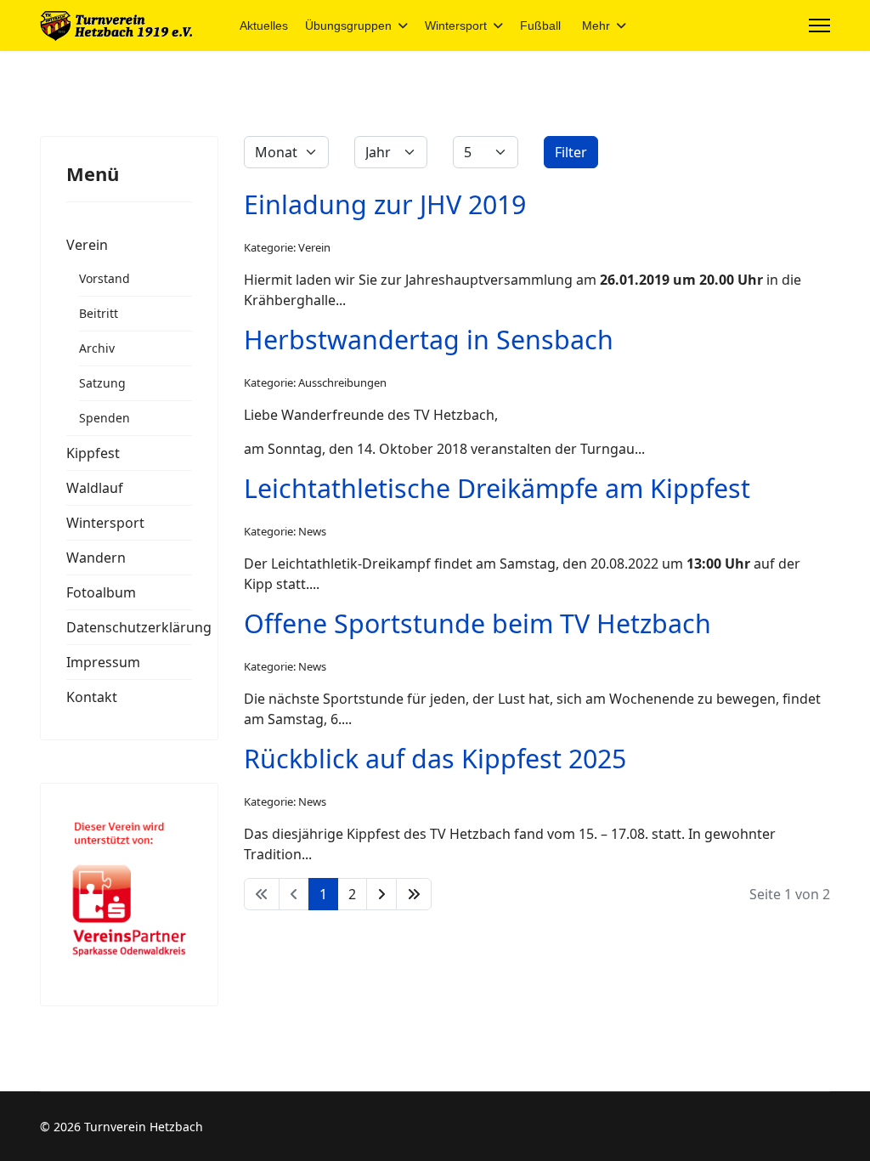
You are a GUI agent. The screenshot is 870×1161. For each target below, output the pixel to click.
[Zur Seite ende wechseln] (414, 894)
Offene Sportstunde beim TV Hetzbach (477, 623)
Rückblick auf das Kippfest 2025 (435, 758)
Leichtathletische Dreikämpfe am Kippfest (497, 488)
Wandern (96, 557)
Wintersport (456, 25)
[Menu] (819, 25)
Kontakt (91, 697)
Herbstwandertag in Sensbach (428, 339)
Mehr (596, 25)
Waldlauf (94, 488)
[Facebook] (759, 25)
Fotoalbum (101, 592)
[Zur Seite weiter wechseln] (381, 894)
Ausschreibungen (342, 382)
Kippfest (93, 453)
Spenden (104, 418)
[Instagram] (787, 25)
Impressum (103, 662)
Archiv (97, 348)
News (312, 531)
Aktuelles (264, 25)
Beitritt (98, 313)
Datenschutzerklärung (129, 627)
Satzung (102, 383)
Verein (87, 244)
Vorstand (104, 278)
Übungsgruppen (348, 25)
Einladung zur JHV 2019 (385, 204)
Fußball (540, 25)
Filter (571, 152)
